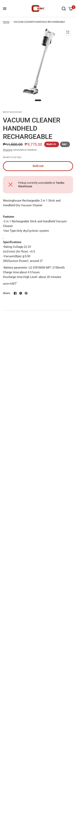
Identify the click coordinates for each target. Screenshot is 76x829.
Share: (7, 293)
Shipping (7, 149)
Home (6, 22)
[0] (70, 8)
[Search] (63, 8)
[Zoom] (68, 32)
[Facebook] (15, 293)
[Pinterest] (26, 293)
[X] (20, 293)
